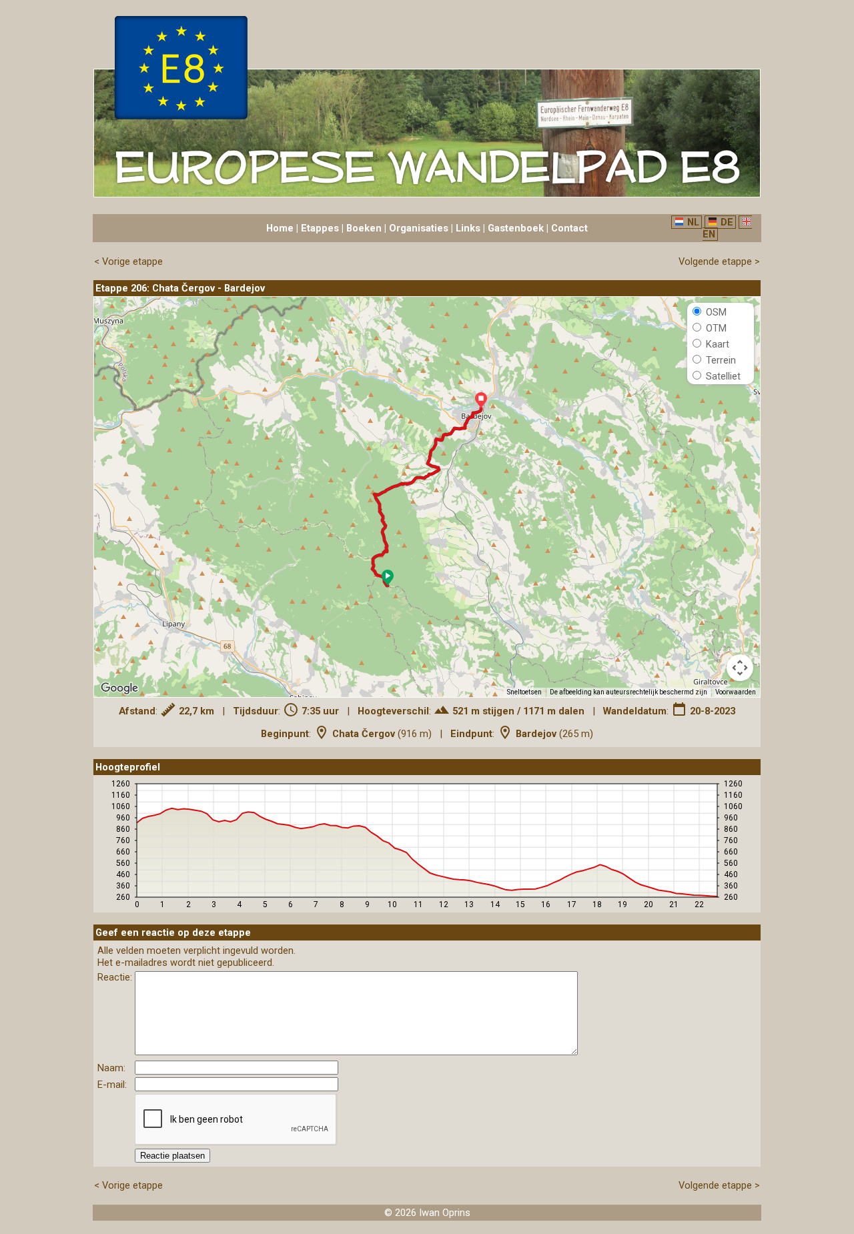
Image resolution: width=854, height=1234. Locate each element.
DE (727, 222)
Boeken (364, 228)
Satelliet (722, 376)
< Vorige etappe (128, 261)
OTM (715, 328)
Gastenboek (516, 228)
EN (709, 234)
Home (280, 228)
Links (468, 228)
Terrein (719, 360)
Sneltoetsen (524, 692)
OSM (715, 312)
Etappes (320, 228)
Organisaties (418, 228)
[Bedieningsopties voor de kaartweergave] (740, 667)
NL (693, 222)
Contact (569, 228)
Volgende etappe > (719, 261)
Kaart (716, 344)
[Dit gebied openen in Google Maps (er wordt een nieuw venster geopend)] (119, 688)
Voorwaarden (735, 692)
